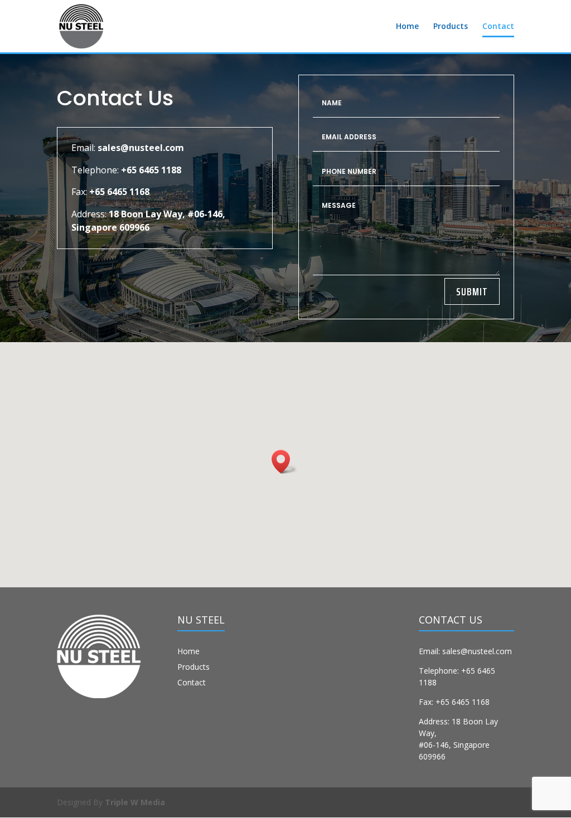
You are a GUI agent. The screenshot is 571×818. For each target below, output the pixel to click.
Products (450, 26)
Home (407, 26)
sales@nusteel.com (141, 148)
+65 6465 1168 (119, 192)
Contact (498, 26)
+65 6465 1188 (151, 170)
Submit (472, 291)
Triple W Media (135, 802)
